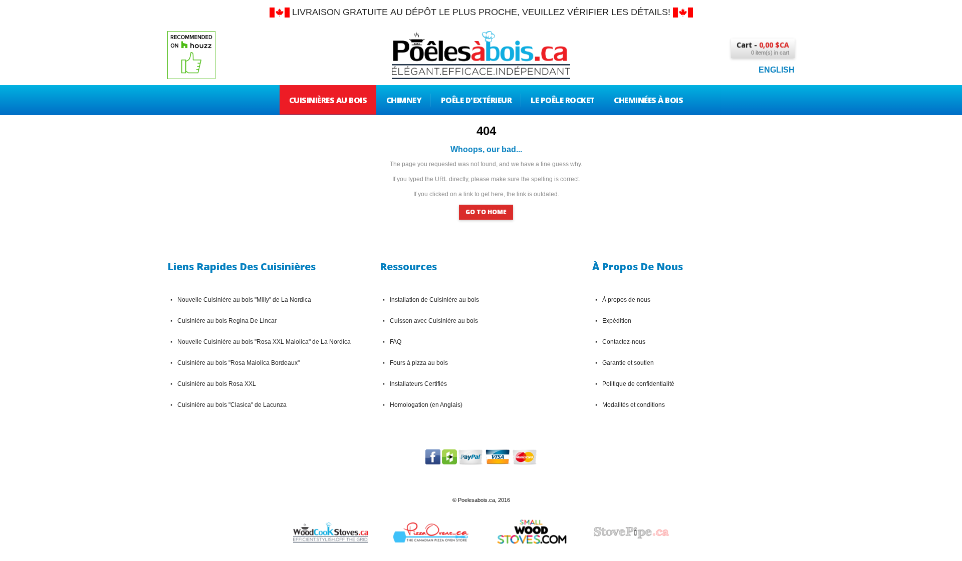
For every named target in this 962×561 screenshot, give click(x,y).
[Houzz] (449, 453)
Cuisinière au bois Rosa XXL (216, 383)
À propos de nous (626, 299)
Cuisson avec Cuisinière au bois (434, 320)
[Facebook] (432, 453)
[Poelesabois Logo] (481, 38)
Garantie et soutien (628, 362)
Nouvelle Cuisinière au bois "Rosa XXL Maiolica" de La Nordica (264, 341)
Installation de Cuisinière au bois (434, 299)
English (777, 70)
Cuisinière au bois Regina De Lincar (227, 320)
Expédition (616, 320)
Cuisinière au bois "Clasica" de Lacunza (232, 404)
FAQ (395, 341)
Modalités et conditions (633, 404)
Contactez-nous (623, 341)
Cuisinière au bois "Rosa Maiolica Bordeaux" (238, 362)
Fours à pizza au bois (419, 362)
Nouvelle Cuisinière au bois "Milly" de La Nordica (244, 299)
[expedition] (280, 12)
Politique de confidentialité (638, 383)
